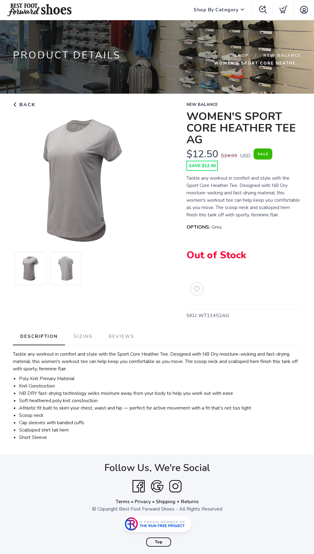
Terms (123, 501)
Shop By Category (215, 9)
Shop (241, 55)
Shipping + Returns (177, 501)
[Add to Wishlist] (197, 289)
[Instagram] (175, 486)
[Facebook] (138, 486)
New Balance (282, 55)
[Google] (157, 486)
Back (26, 104)
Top (159, 542)
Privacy (143, 501)
